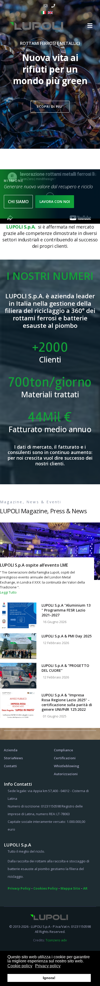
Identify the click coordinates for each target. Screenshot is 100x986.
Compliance (63, 750)
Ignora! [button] (49, 978)
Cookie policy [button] (19, 966)
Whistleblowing (66, 766)
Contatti (10, 766)
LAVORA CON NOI (54, 201)
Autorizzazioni (66, 774)
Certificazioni (65, 758)
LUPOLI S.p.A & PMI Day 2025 (67, 636)
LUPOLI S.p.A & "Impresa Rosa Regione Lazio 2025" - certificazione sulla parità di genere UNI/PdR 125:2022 (67, 702)
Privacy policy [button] (48, 966)
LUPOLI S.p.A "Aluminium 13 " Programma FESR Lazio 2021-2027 (66, 610)
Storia (9, 758)
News (18, 758)
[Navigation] (89, 25)
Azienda (10, 750)
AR (85, 888)
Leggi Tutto (8, 592)
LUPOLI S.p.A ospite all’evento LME (34, 565)
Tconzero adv (56, 940)
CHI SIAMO (18, 201)
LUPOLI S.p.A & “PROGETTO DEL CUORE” (65, 668)
